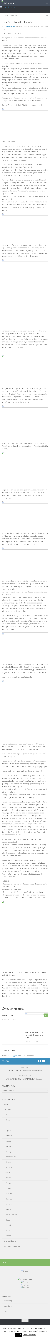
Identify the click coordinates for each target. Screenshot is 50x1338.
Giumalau (9, 1193)
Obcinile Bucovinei (12, 1214)
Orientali (14, 15)
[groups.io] (46, 1061)
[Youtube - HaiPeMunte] (43, 1061)
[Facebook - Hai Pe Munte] (39, 1061)
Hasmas (9, 1199)
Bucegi (8, 1120)
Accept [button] (18, 1335)
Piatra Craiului (11, 1156)
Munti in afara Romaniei (12, 1246)
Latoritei (9, 1135)
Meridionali (8, 1109)
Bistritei (8, 1177)
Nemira (8, 1209)
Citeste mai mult (29, 1334)
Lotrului (8, 1146)
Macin (6, 1104)
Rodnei (8, 1225)
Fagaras (9, 1130)
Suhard (8, 1230)
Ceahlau (5, 15)
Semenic (9, 1167)
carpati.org (8, 1300)
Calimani (9, 1183)
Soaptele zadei (7, 1015)
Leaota (8, 1141)
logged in (15, 1055)
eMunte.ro (7, 1311)
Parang (8, 1151)
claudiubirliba (9, 26)
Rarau (8, 1220)
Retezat (8, 1162)
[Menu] (47, 3)
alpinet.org (8, 1306)
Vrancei (8, 1235)
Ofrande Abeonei (10, 1241)
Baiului (8, 1114)
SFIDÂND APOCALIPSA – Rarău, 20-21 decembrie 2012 (34, 1035)
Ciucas (8, 1125)
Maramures (10, 1204)
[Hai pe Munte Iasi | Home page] (10, 2)
